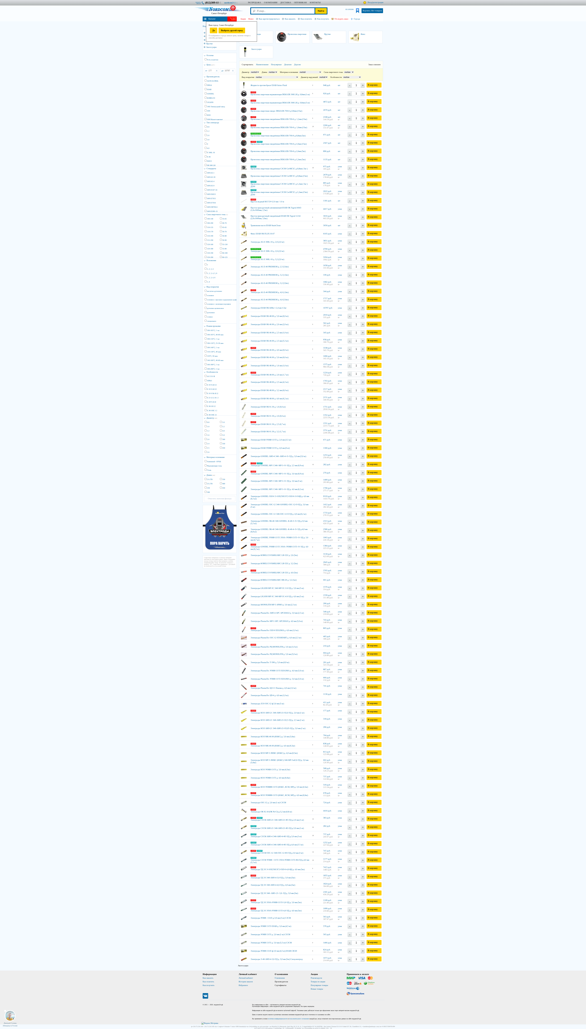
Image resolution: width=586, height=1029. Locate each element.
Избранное (243, 985)
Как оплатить (208, 981)
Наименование (262, 64)
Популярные (276, 64)
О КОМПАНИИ (270, 2)
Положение (211, 260)
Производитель (213, 76)
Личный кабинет (246, 978)
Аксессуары (211, 47)
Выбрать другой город (232, 30)
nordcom (233, 3)
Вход (370, 2)
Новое (251, 19)
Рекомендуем (316, 978)
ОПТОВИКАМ (300, 2)
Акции (243, 19)
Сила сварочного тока (217, 214)
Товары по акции (318, 981)
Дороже (297, 64)
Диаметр (211, 418)
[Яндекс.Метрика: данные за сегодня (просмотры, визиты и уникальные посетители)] (209, 1023)
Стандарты (211, 168)
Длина (210, 475)
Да (213, 30)
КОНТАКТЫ (315, 2)
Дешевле (288, 64)
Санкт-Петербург (219, 13)
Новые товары (317, 989)
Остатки (209, 55)
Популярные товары (319, 985)
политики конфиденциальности (278, 1019)
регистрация (378, 2)
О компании (280, 978)
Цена (210, 65)
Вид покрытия (212, 287)
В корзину (373, 85)
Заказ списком (374, 64)
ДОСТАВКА (285, 2)
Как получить (208, 985)
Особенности (212, 372)
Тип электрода (212, 122)
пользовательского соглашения (299, 1019)
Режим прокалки (213, 326)
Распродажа (254, 2)
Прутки (209, 43)
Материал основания (215, 457)
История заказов (246, 981)
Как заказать (208, 978)
